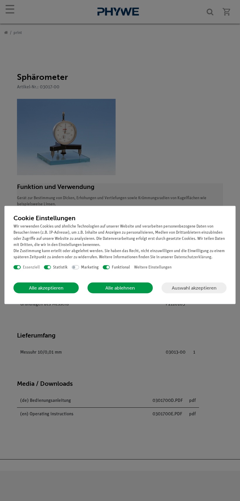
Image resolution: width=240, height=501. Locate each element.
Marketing (90, 267)
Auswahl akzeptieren (194, 287)
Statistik (60, 267)
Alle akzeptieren (46, 288)
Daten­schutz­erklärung (192, 257)
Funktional (121, 267)
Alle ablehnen (120, 288)
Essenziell (31, 267)
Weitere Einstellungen (153, 267)
